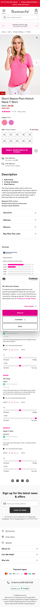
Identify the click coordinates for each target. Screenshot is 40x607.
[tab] (15, 93)
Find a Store (10, 537)
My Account (10, 531)
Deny (20, 326)
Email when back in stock (17, 151)
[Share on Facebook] (12, 480)
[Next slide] (36, 26)
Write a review (22, 111)
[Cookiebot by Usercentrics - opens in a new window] (29, 279)
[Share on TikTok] (22, 480)
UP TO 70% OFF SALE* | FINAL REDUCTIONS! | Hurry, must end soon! (20, 3)
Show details (29, 306)
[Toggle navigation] (4, 10)
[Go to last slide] (3, 26)
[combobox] (20, 17)
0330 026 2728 (26, 582)
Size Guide (35, 129)
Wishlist (9, 543)
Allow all (20, 313)
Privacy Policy (19, 519)
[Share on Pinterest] (27, 480)
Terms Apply (15, 166)
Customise (19, 319)
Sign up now (20, 510)
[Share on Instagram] (17, 480)
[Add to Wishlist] (35, 151)
